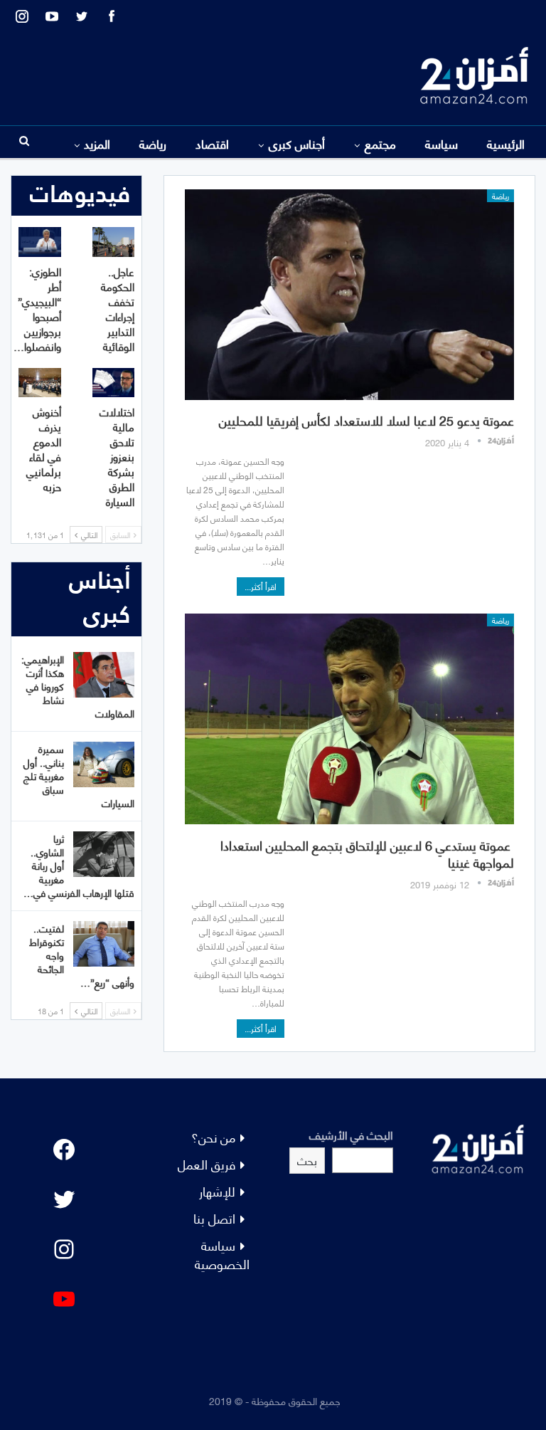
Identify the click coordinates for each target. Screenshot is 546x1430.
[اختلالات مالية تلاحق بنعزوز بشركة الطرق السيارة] (113, 383)
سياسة (441, 143)
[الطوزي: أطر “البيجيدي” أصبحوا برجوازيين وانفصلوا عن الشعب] (39, 242)
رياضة (152, 143)
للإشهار (217, 1190)
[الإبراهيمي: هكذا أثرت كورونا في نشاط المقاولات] (103, 675)
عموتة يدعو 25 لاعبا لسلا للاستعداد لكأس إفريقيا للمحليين (366, 419)
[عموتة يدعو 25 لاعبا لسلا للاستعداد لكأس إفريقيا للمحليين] (349, 294)
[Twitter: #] (64, 1199)
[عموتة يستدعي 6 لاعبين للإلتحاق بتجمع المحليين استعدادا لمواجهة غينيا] (349, 719)
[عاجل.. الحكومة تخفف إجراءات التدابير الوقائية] (113, 242)
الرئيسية (506, 143)
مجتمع (380, 143)
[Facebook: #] (64, 1149)
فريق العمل (206, 1163)
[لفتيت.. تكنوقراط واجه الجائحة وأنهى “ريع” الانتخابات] (103, 944)
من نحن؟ (213, 1136)
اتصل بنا (214, 1217)
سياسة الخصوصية (222, 1254)
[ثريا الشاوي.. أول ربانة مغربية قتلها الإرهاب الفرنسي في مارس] (103, 854)
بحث (307, 1160)
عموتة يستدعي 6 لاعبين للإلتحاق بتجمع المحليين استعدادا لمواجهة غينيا (367, 853)
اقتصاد (212, 143)
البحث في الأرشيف (351, 1134)
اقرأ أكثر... (261, 586)
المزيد (97, 143)
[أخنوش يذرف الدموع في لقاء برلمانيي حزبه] (39, 383)
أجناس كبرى (297, 143)
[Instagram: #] (64, 1249)
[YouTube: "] (64, 1299)
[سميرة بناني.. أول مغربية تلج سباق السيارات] (103, 764)
